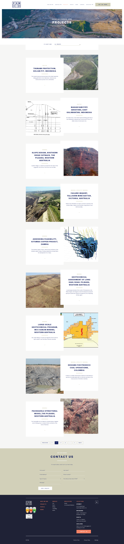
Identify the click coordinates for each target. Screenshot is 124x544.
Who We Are (50, 4)
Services (57, 4)
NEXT (80, 442)
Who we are (44, 501)
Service (54, 501)
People (72, 4)
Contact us (83, 531)
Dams (53, 505)
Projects (65, 4)
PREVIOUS (45, 442)
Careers (82, 4)
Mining (53, 506)
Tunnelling (54, 508)
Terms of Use (76, 540)
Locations (80, 501)
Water (53, 510)
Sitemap (96, 540)
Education (89, 4)
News (76, 4)
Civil (53, 503)
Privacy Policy (87, 540)
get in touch (103, 4)
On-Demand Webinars (69, 505)
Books (65, 503)
